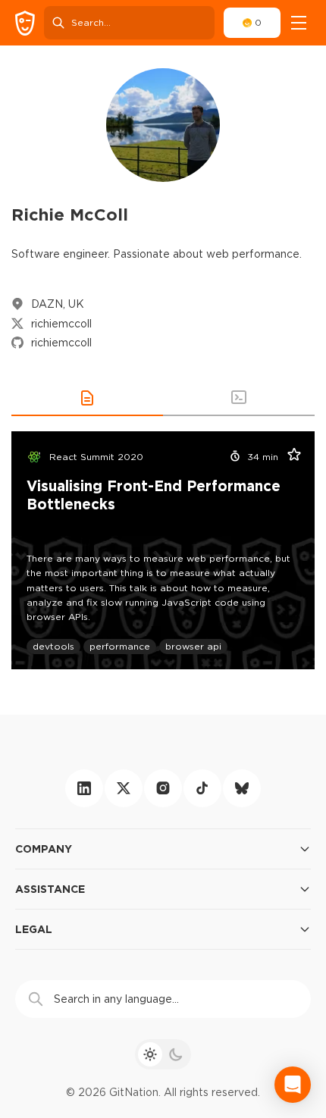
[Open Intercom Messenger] (292, 1084)
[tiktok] (202, 788)
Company (43, 848)
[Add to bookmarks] (288, 457)
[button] (87, 398)
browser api (193, 646)
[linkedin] (84, 788)
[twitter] (124, 788)
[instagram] (163, 788)
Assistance (50, 888)
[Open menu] (299, 22)
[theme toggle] (163, 1054)
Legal (33, 929)
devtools (53, 646)
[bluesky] (242, 788)
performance (119, 646)
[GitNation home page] (25, 23)
